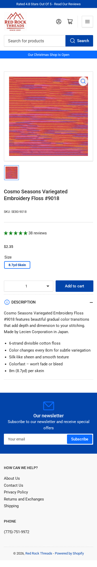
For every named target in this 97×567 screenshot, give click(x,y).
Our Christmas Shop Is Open (48, 55)
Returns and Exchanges (24, 499)
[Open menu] (87, 21)
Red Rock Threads (38, 553)
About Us (12, 478)
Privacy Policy (16, 492)
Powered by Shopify (69, 553)
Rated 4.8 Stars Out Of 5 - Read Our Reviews (48, 4)
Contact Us (13, 485)
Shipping (11, 506)
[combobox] (48, 41)
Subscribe (79, 439)
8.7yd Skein (17, 265)
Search (83, 40)
